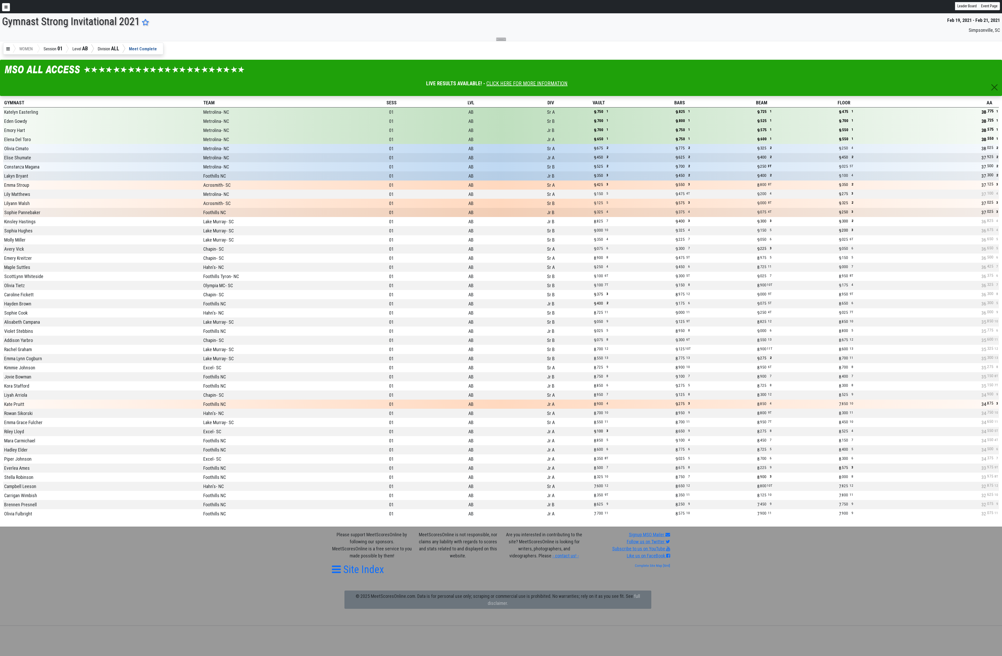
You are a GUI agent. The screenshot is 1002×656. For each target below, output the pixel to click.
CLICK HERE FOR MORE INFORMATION (527, 83)
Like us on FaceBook (646, 555)
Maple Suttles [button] (17, 267)
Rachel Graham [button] (18, 349)
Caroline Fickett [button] (19, 294)
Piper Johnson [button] (18, 459)
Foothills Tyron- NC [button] (221, 276)
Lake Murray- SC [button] (218, 221)
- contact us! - (565, 555)
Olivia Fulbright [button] (18, 513)
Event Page (989, 6)
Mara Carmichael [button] (19, 440)
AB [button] (471, 112)
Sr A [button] (551, 112)
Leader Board (967, 6)
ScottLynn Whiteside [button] (23, 276)
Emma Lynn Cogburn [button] (23, 358)
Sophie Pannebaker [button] (22, 212)
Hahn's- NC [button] (213, 267)
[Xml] (666, 565)
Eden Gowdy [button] (15, 121)
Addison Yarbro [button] (18, 340)
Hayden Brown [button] (17, 303)
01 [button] (391, 112)
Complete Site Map (648, 565)
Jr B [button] (550, 130)
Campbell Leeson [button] (20, 486)
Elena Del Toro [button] (17, 139)
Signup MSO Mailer (647, 534)
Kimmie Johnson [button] (19, 367)
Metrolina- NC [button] (216, 112)
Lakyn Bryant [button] (16, 176)
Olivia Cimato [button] (16, 148)
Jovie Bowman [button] (17, 377)
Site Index (362, 569)
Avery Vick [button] (14, 249)
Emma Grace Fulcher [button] (23, 422)
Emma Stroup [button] (16, 185)
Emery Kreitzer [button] (18, 258)
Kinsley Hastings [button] (20, 221)
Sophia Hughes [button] (18, 230)
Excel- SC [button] (212, 367)
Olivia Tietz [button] (14, 285)
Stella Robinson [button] (18, 477)
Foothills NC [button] (214, 176)
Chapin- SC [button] (213, 249)
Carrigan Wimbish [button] (20, 495)
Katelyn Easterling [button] (21, 112)
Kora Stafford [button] (16, 386)
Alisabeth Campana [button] (22, 322)
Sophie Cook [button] (16, 313)
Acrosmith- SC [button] (217, 185)
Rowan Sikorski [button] (18, 413)
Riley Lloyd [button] (14, 431)
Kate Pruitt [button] (14, 404)
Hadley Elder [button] (16, 450)
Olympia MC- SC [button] (218, 285)
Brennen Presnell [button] (20, 504)
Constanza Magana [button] (21, 167)
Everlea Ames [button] (17, 468)
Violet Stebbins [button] (18, 331)
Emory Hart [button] (14, 130)
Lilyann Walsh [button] (17, 203)
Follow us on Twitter (646, 541)
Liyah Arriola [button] (15, 395)
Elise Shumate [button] (17, 157)
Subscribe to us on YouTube (639, 548)
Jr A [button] (550, 139)
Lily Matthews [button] (17, 194)
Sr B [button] (551, 121)
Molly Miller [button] (15, 240)
